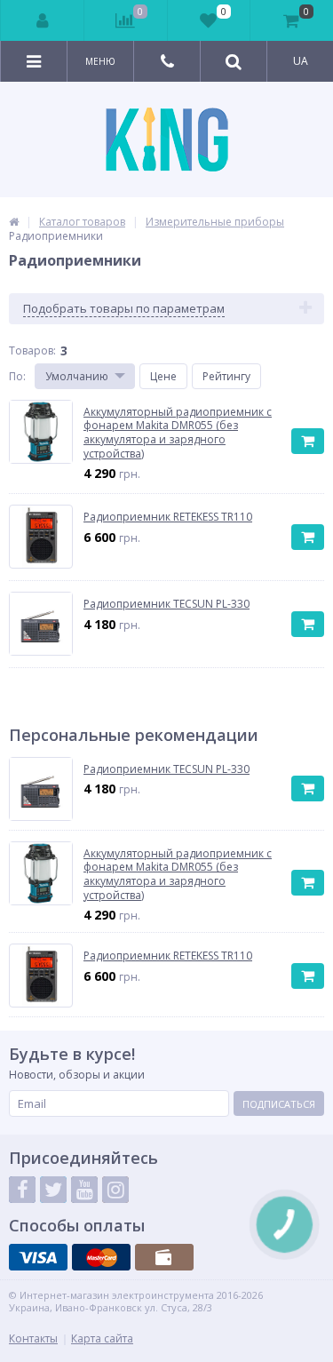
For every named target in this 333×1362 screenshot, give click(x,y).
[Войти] (42, 20)
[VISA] (38, 1257)
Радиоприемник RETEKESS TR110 (167, 956)
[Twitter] (53, 1189)
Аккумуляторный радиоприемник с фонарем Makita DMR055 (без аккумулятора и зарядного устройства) (177, 874)
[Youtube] (84, 1189)
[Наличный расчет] (164, 1257)
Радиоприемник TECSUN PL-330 (166, 769)
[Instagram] (115, 1189)
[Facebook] (22, 1189)
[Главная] (14, 221)
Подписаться (278, 1104)
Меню (100, 61)
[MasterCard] (101, 1257)
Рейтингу (226, 376)
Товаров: (32, 350)
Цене (163, 376)
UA (300, 60)
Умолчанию (76, 376)
